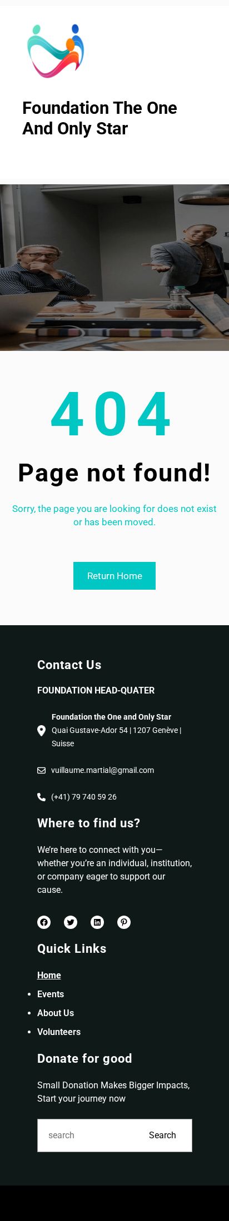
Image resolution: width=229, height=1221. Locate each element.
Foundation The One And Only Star (99, 118)
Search (162, 1135)
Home (49, 975)
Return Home (114, 575)
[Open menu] (29, 159)
